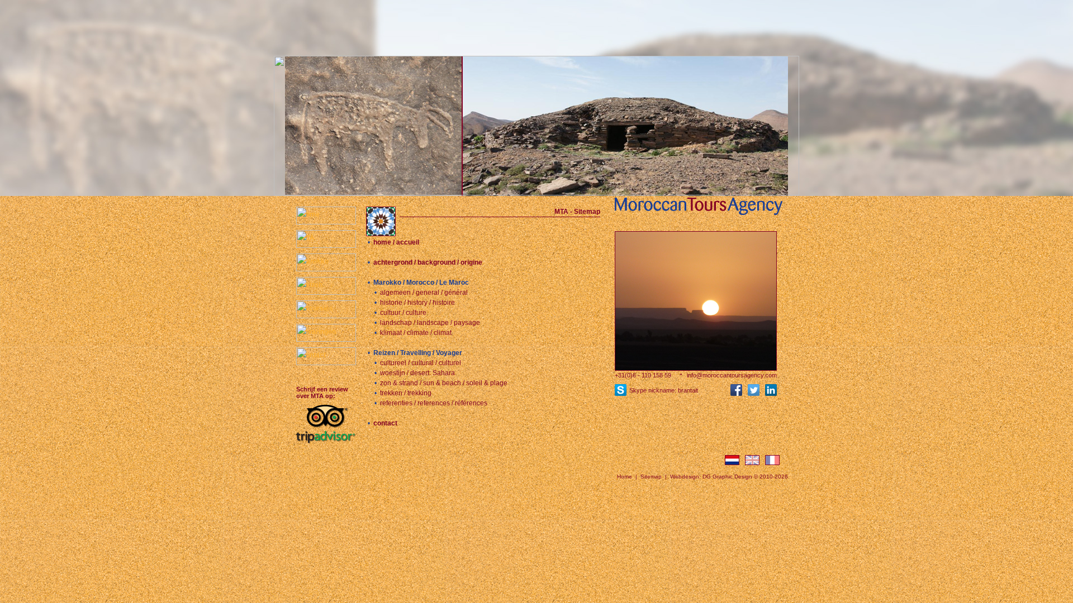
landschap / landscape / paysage (430, 323)
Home (624, 476)
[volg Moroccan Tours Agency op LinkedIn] (771, 393)
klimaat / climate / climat (416, 333)
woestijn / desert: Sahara (417, 373)
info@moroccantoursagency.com (732, 375)
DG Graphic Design (727, 476)
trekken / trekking (405, 393)
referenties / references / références (433, 403)
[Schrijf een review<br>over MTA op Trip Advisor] (331, 443)
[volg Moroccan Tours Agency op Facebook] (736, 393)
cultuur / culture (403, 313)
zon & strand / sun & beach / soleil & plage (443, 383)
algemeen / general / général (424, 292)
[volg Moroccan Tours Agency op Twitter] (753, 393)
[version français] (772, 462)
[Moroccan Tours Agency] (696, 214)
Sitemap (651, 476)
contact (385, 423)
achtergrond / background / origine (427, 262)
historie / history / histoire (417, 303)
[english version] (752, 462)
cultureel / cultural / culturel (420, 363)
